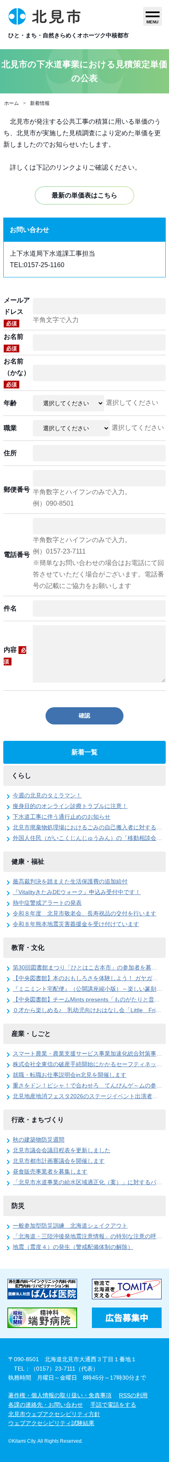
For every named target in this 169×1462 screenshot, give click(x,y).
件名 (10, 608)
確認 (84, 715)
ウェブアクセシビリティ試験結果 (51, 1423)
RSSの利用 (133, 1395)
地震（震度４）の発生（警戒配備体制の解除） (73, 1247)
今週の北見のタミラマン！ (47, 795)
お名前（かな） (17, 373)
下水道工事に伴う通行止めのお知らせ (61, 816)
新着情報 (40, 103)
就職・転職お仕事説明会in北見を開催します (69, 1075)
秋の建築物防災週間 (38, 1139)
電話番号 (17, 554)
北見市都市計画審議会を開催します (59, 1161)
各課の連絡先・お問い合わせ (45, 1404)
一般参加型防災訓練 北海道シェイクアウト (70, 1225)
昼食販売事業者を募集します (50, 1171)
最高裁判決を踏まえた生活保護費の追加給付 (70, 881)
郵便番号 (17, 489)
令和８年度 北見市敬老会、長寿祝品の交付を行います (84, 913)
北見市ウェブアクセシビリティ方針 (54, 1414)
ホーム (11, 103)
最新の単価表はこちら (84, 195)
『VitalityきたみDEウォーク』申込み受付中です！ (77, 892)
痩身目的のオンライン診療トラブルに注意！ (70, 806)
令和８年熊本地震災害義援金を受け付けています (76, 924)
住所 (10, 452)
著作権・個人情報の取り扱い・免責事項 (60, 1395)
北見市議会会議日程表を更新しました (61, 1150)
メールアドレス (17, 312)
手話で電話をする (113, 1404)
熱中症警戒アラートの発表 (47, 902)
